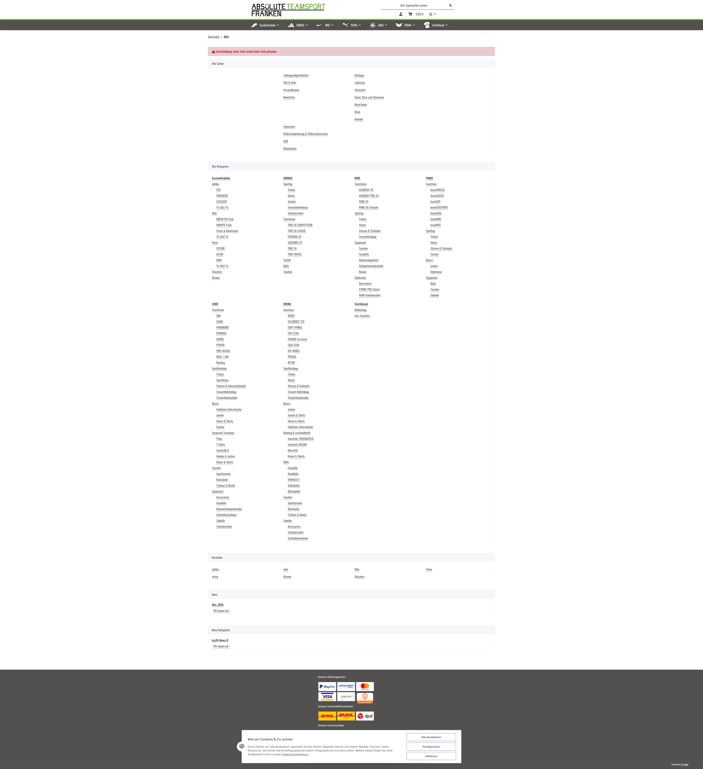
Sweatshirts (222, 450)
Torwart (434, 254)
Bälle (286, 266)
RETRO (291, 362)
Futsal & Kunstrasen (227, 231)
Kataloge (359, 75)
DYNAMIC (221, 333)
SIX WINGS (294, 351)
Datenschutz (290, 148)
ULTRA (219, 254)
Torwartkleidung (367, 236)
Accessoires (222, 497)
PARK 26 (363, 201)
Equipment (360, 242)
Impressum (289, 126)
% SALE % (222, 207)
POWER (220, 345)
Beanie (362, 272)
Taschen (287, 272)
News (357, 112)
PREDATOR (222, 195)
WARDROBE (222, 327)
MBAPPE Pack (224, 225)
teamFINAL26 (437, 190)
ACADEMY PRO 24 (369, 195)
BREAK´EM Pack (225, 219)
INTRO (291, 315)
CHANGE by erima (297, 339)
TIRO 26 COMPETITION (300, 225)
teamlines (431, 184)
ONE (218, 315)
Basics (429, 260)
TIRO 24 (292, 248)
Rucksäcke (222, 479)
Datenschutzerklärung (295, 754)
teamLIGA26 (437, 195)
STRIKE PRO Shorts (369, 289)
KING (219, 260)
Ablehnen (431, 756)
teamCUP (435, 201)
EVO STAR (293, 333)
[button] (400, 14)
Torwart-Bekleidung (298, 392)
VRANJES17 (294, 479)
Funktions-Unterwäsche (228, 409)
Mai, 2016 (218, 605)
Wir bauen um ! (221, 610)
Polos (219, 438)
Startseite (360, 90)
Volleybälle (294, 485)
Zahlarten (360, 82)
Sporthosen (222, 380)
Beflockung (361, 310)
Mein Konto (361, 104)
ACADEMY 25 (366, 190)
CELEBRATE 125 (296, 321)
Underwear (360, 277)
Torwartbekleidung (298, 207)
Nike (214, 213)
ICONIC (220, 339)
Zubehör (434, 295)
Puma (215, 242)
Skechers (217, 272)
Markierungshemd (368, 260)
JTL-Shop (684, 764)
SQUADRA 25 (295, 242)
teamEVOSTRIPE (439, 207)
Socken (292, 201)
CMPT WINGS (295, 327)
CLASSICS (221, 201)
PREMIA (292, 356)
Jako (285, 569)
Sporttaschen (223, 473)
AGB (285, 141)
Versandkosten (291, 90)
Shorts (291, 195)
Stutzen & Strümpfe (370, 231)
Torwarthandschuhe (226, 397)
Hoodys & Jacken (225, 456)
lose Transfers (362, 315)
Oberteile (293, 450)
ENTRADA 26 (294, 236)
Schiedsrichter (296, 213)
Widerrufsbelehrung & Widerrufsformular (305, 134)
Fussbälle (364, 254)
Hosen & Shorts (224, 421)
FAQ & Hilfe (289, 82)
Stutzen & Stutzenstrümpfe (231, 386)
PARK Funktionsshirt (370, 295)
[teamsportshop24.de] (307, 10)
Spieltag (287, 184)
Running (220, 362)
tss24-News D (220, 640)
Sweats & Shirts (296, 415)
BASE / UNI (222, 356)
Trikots (291, 190)
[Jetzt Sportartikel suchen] (451, 5)
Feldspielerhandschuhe (371, 266)
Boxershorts (365, 283)
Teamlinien (289, 219)
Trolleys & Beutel (225, 485)
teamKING (435, 219)
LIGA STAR (293, 345)
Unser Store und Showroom (369, 97)
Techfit (287, 260)
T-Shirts (220, 444)
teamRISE (435, 225)
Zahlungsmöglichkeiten (295, 75)
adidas (215, 184)
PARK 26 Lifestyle (368, 207)
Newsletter (289, 97)
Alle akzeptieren (431, 737)
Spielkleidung (219, 368)
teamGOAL (436, 213)
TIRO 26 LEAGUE (297, 231)
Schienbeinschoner (226, 514)
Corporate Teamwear (223, 433)
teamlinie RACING (297, 444)
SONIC (219, 321)
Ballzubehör (294, 491)
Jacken (434, 266)
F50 (218, 190)
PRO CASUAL (223, 351)
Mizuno (216, 277)
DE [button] (431, 14)
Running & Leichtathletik (296, 433)
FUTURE (220, 248)
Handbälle (293, 473)
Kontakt (359, 119)
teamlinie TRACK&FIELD (300, 438)
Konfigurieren (431, 746)
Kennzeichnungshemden (229, 509)
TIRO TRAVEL (295, 254)
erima (215, 576)
